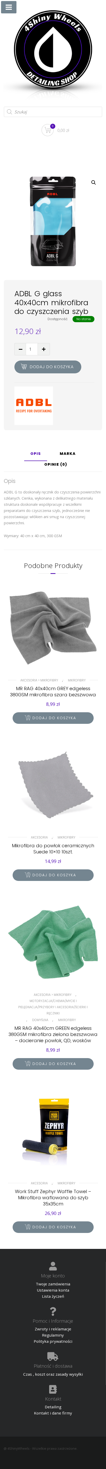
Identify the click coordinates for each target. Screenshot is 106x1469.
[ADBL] (33, 405)
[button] (93, 182)
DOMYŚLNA (40, 1020)
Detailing (53, 1406)
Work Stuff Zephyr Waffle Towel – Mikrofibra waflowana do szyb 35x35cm (53, 1197)
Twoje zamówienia (53, 1283)
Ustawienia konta (53, 1290)
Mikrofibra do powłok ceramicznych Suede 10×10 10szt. (53, 848)
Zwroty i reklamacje (53, 1328)
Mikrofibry (77, 680)
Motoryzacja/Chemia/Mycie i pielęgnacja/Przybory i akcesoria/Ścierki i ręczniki (53, 1007)
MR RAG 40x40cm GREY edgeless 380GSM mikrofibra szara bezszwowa (53, 691)
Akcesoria (39, 837)
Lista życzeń (53, 1296)
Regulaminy (53, 1335)
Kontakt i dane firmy (53, 1413)
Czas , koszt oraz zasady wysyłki (53, 1374)
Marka (68, 454)
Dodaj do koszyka (52, 367)
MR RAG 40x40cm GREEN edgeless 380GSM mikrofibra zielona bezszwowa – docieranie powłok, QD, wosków (53, 1034)
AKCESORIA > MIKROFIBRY (39, 680)
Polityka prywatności (53, 1341)
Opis (35, 454)
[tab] (35, 455)
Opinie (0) (55, 465)
